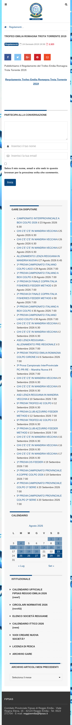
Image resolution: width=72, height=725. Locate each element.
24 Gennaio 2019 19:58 (33, 44)
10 (13, 547)
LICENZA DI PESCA (23, 646)
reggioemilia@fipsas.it (35, 713)
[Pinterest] (37, 57)
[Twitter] (17, 57)
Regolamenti (15, 27)
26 (28, 555)
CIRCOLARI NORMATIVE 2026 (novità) (30, 606)
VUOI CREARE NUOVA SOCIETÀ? (25, 637)
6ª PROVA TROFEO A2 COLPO (34, 420)
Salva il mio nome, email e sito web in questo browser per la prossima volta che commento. (31, 170)
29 (51, 555)
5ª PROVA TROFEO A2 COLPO (34, 403)
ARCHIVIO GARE (22, 654)
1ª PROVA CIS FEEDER (30, 462)
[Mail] (47, 57)
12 (28, 547)
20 (36, 551)
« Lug (21, 565)
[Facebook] (7, 57)
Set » (51, 565)
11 (21, 547)
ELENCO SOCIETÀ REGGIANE (30, 616)
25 (21, 555)
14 (43, 547)
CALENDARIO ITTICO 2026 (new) (28, 625)
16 (58, 547)
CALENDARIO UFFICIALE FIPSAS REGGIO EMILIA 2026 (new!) (29, 593)
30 (58, 555)
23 (58, 551)
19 (28, 551)
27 (36, 555)
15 (51, 547)
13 (36, 547)
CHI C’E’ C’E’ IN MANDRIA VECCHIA (37, 231)
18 (21, 551)
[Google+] (27, 57)
